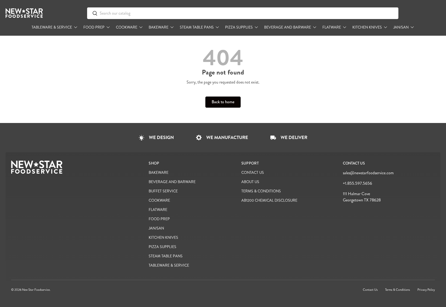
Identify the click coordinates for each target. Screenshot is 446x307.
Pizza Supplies (239, 27)
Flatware (331, 27)
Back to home (223, 102)
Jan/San (401, 27)
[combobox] (243, 13)
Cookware (126, 27)
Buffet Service (163, 191)
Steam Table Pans (197, 27)
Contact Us (252, 172)
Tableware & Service (52, 27)
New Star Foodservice (36, 290)
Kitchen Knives (367, 27)
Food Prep (94, 27)
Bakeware (158, 27)
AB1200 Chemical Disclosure (269, 200)
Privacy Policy (426, 290)
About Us (250, 181)
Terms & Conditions (261, 191)
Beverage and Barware (287, 27)
